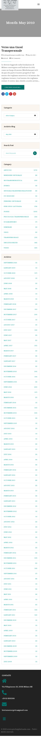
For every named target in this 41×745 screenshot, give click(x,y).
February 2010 (20, 636)
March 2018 (20, 299)
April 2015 (20, 439)
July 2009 (20, 661)
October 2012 (20, 516)
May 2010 (20, 625)
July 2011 (20, 584)
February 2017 (20, 356)
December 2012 (20, 506)
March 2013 (20, 491)
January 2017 (20, 361)
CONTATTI (6, 675)
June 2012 (20, 532)
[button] (4, 719)
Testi (20, 232)
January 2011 (20, 615)
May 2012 (20, 537)
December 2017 (20, 309)
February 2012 (20, 553)
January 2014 (20, 475)
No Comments (15, 58)
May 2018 (20, 288)
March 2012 (20, 548)
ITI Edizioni (20, 196)
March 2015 (20, 444)
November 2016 (20, 371)
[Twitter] (6, 94)
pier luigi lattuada (20, 206)
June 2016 (20, 387)
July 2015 (20, 434)
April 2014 (20, 459)
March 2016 (20, 397)
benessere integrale (20, 175)
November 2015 (20, 413)
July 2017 (20, 330)
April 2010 (20, 630)
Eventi (20, 186)
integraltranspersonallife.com (14, 55)
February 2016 (20, 402)
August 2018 (20, 278)
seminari (20, 227)
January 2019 (20, 268)
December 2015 (20, 408)
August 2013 (20, 485)
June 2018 (20, 283)
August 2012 (20, 522)
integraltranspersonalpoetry (20, 191)
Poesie (20, 211)
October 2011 (20, 568)
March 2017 (20, 351)
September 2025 (20, 263)
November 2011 (20, 563)
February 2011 (20, 610)
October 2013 (20, 480)
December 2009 (20, 646)
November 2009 (20, 651)
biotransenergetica (20, 180)
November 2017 (20, 314)
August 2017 (20, 325)
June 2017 (20, 335)
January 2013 (20, 501)
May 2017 (20, 340)
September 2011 (20, 573)
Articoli (5, 58)
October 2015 (20, 418)
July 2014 (20, 454)
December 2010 (20, 620)
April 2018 (20, 294)
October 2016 (20, 377)
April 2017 (20, 345)
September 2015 (20, 423)
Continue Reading (12, 87)
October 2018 (20, 273)
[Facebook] (3, 94)
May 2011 (20, 594)
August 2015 (20, 428)
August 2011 (20, 579)
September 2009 (20, 656)
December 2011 (20, 558)
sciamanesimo (20, 222)
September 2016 (20, 382)
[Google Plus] (14, 94)
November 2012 (20, 511)
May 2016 (20, 392)
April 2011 (20, 599)
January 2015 (20, 449)
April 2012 (20, 542)
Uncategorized (20, 243)
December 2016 (20, 366)
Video (20, 248)
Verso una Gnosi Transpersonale (12, 49)
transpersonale (20, 237)
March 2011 (20, 604)
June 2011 (20, 589)
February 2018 (20, 304)
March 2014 (20, 465)
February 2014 (20, 470)
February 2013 (20, 496)
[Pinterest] (10, 94)
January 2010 (20, 641)
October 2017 (20, 320)
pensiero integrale (20, 201)
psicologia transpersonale (20, 217)
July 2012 (20, 527)
